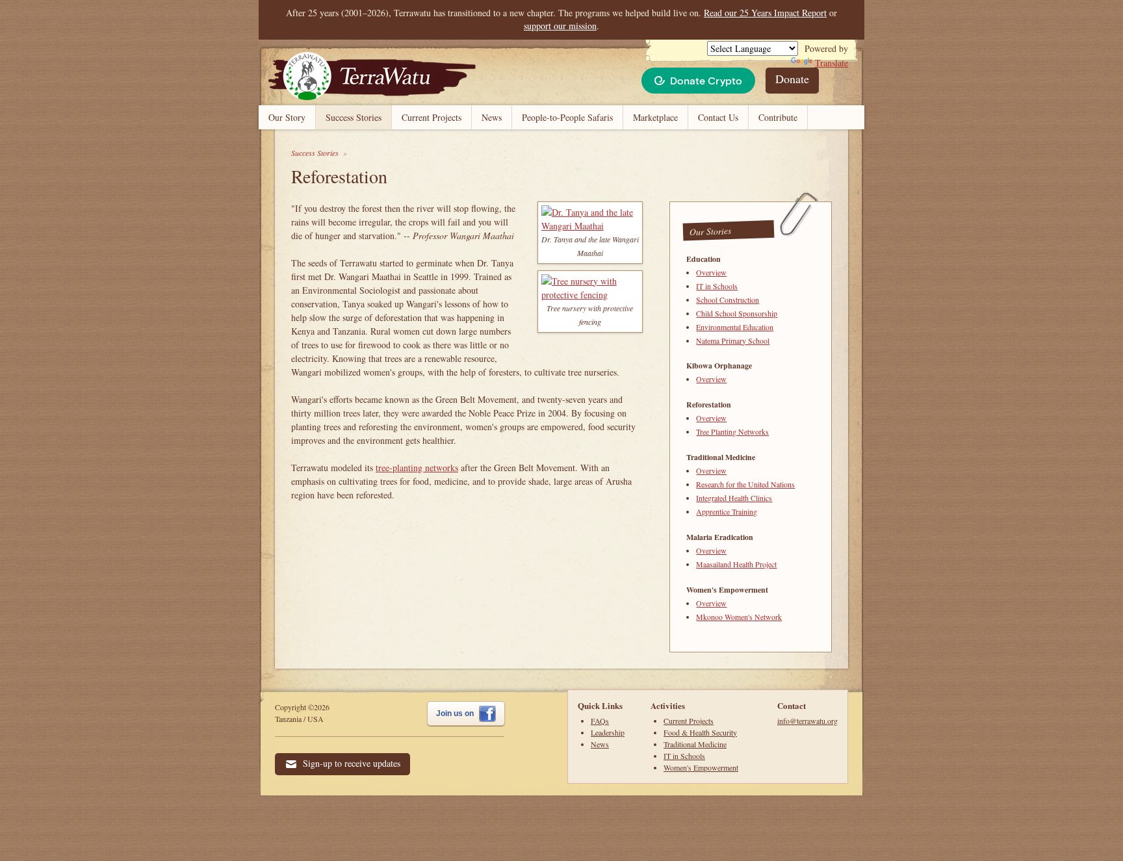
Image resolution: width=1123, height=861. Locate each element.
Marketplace (655, 117)
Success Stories (353, 117)
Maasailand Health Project (736, 564)
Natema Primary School (732, 340)
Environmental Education (734, 327)
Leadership (608, 732)
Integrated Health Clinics (734, 498)
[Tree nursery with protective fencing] (590, 295)
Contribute (777, 117)
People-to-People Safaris (567, 117)
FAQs (600, 720)
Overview (711, 272)
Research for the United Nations (745, 484)
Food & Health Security (700, 732)
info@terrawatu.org (807, 720)
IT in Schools (717, 286)
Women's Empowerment (701, 767)
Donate (792, 78)
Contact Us (718, 117)
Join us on (456, 713)
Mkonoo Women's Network (739, 616)
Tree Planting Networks (732, 431)
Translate (831, 63)
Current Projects (431, 117)
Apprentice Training (726, 511)
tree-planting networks (417, 467)
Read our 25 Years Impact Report (765, 12)
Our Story (286, 117)
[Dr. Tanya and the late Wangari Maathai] (590, 226)
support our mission (560, 25)
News (492, 117)
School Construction (727, 299)
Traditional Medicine (695, 744)
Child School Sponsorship (736, 313)
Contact (791, 705)
